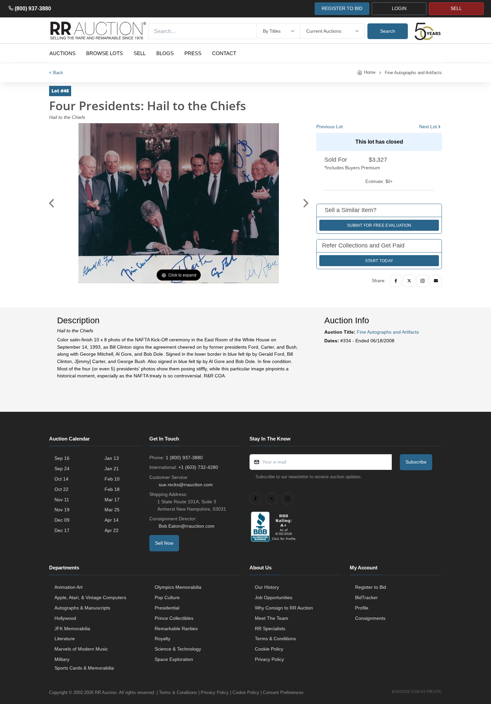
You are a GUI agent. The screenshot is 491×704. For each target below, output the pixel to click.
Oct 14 (61, 479)
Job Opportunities (273, 597)
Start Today (379, 260)
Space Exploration (174, 659)
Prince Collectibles (174, 618)
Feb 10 (112, 479)
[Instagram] (423, 281)
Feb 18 (112, 489)
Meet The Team (271, 618)
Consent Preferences (283, 692)
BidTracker (366, 597)
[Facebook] (396, 281)
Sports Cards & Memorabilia (84, 668)
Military (61, 659)
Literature (64, 638)
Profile (361, 607)
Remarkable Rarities (176, 628)
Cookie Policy (269, 649)
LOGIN (399, 8)
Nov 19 (61, 509)
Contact (224, 53)
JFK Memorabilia (72, 628)
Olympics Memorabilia (178, 587)
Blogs (165, 53)
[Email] (436, 281)
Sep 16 (61, 458)
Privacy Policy (269, 659)
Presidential (167, 607)
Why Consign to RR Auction (284, 607)
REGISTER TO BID (342, 8)
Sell (140, 53)
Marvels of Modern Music (81, 649)
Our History (267, 587)
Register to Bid (370, 587)
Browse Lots (104, 53)
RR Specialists (270, 628)
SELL (456, 8)
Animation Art (68, 587)
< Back (56, 72)
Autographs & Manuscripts (82, 607)
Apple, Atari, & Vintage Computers (90, 597)
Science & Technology (178, 649)
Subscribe (416, 462)
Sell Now (164, 543)
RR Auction (106, 692)
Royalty (162, 638)
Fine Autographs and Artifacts (413, 72)
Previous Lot (329, 126)
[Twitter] (409, 281)
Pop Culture (167, 597)
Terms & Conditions (275, 638)
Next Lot (428, 126)
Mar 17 (112, 499)
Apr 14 (112, 520)
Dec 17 (61, 530)
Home (369, 72)
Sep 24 (61, 468)
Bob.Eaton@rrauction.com (186, 526)
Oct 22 (61, 489)
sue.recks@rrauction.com (186, 484)
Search (387, 31)
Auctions (62, 53)
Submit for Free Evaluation (379, 225)
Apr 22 (112, 530)
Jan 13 (112, 458)
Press (192, 53)
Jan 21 (112, 468)
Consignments (370, 618)
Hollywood (65, 618)
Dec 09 (61, 520)
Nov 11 (61, 499)
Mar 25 (112, 509)
